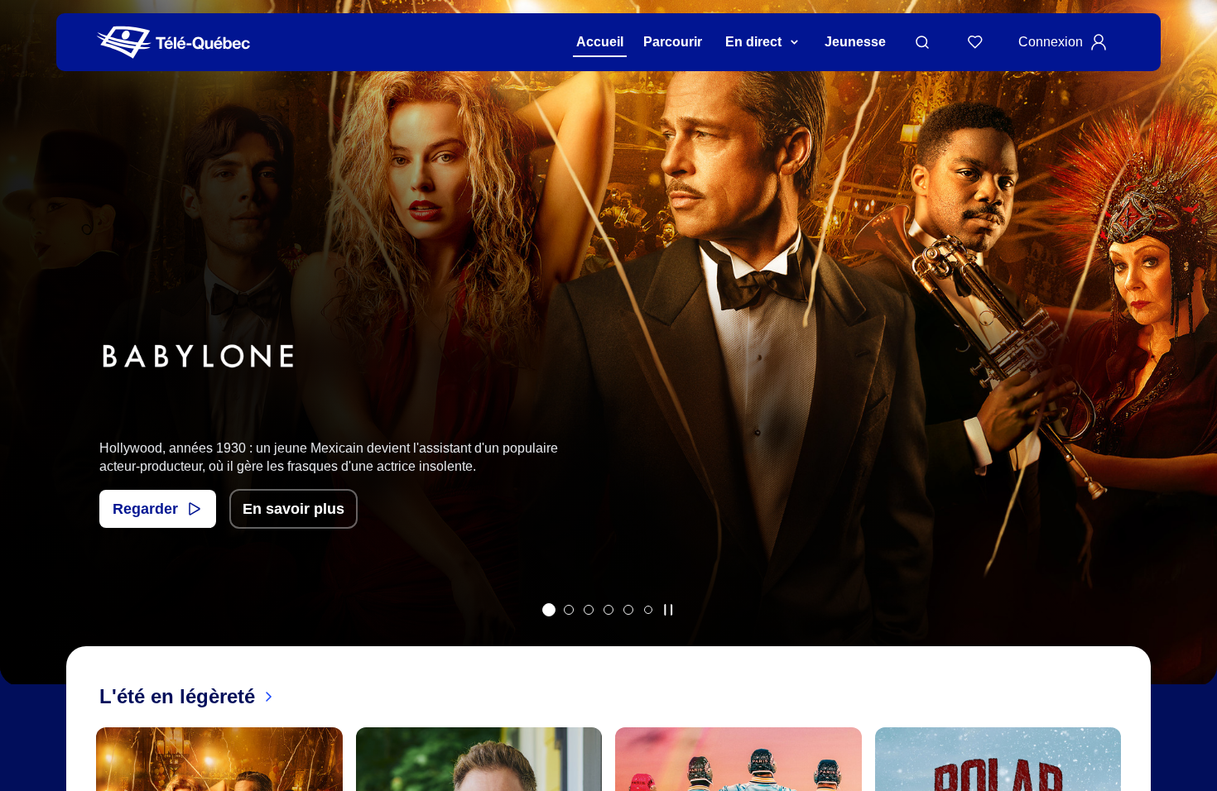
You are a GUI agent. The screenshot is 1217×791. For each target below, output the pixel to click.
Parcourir (672, 42)
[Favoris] (975, 42)
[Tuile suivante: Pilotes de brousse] (1192, 364)
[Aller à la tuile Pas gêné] (568, 609)
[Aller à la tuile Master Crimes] (628, 609)
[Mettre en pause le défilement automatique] (668, 609)
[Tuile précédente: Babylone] (24, 364)
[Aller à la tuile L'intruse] (608, 609)
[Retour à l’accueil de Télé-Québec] (173, 42)
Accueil (599, 42)
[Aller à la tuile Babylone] (549, 609)
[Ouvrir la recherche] (922, 42)
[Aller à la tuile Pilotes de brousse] (588, 609)
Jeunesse (855, 42)
